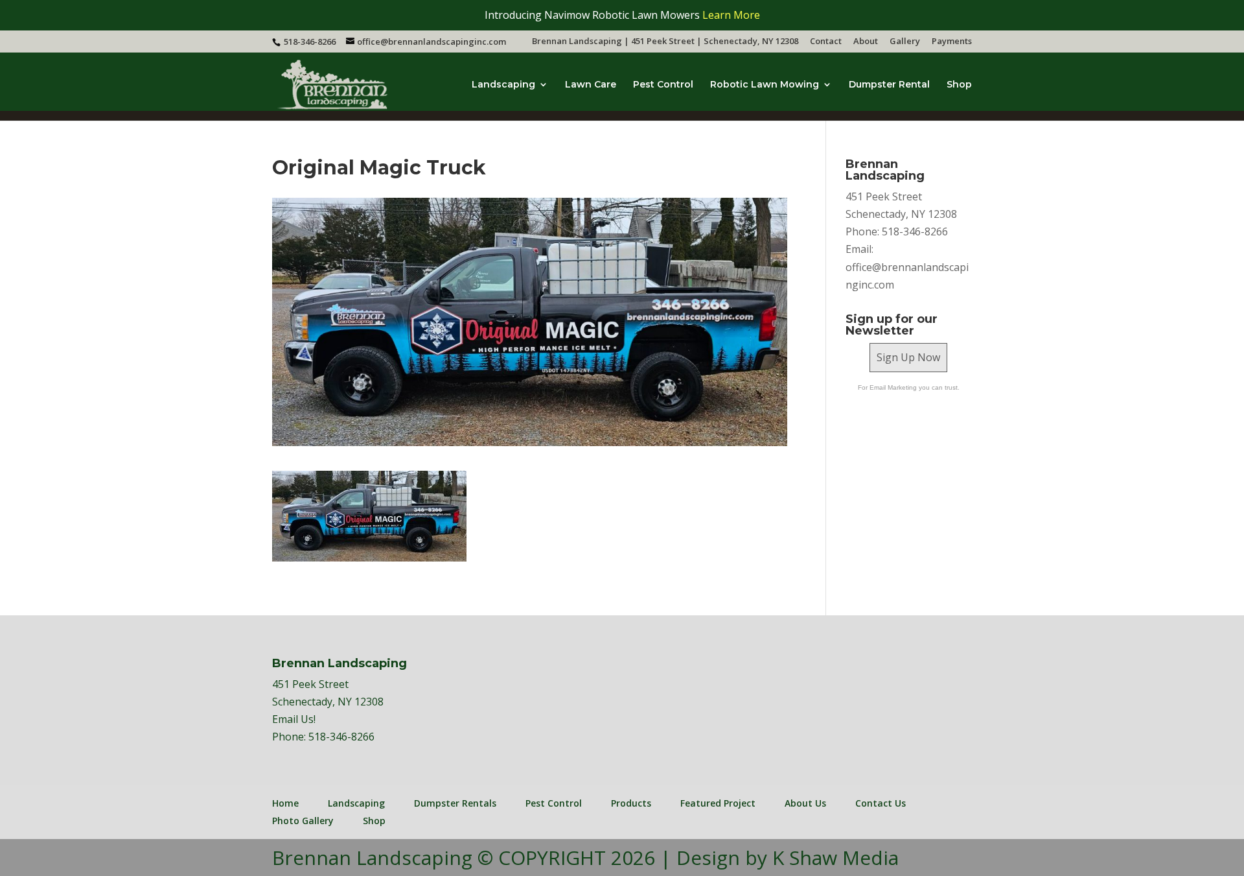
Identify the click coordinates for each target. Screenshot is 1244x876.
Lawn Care (590, 85)
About (865, 42)
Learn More (731, 15)
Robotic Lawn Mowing (764, 85)
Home (285, 803)
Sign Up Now (908, 357)
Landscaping (503, 85)
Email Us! (294, 719)
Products (631, 803)
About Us (805, 803)
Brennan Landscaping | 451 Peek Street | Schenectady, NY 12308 (665, 42)
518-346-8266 (341, 736)
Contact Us (880, 803)
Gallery (905, 42)
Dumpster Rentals (455, 803)
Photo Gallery (303, 820)
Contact (826, 42)
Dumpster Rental (889, 85)
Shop (959, 85)
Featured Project (717, 803)
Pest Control (663, 85)
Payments (952, 42)
